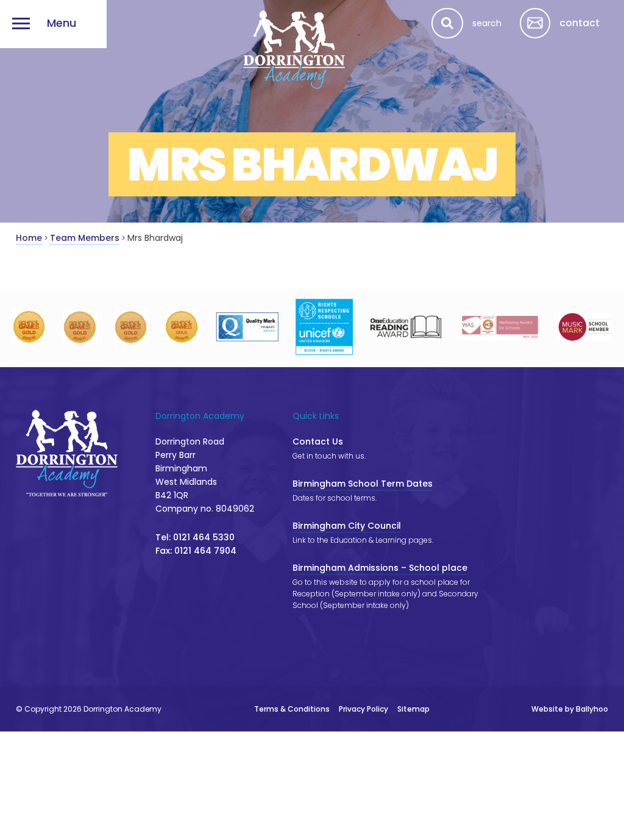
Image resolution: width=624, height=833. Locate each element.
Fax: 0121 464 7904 (195, 551)
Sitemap (413, 709)
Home (29, 238)
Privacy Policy (363, 709)
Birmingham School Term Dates (362, 483)
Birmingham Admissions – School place (379, 568)
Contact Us (317, 441)
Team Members (84, 238)
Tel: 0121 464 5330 (195, 537)
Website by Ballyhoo (569, 709)
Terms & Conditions (292, 709)
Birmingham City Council (346, 526)
